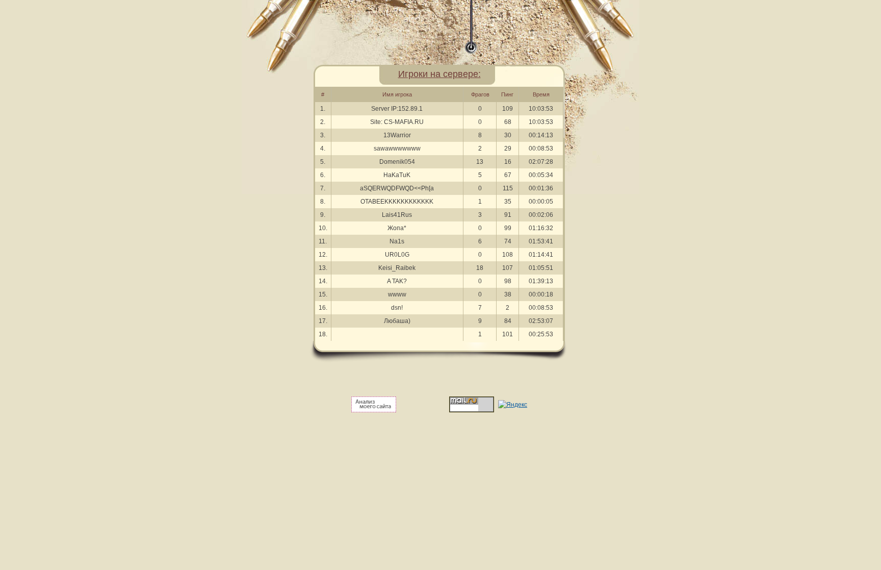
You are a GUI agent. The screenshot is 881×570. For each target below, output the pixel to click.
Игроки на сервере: (439, 74)
